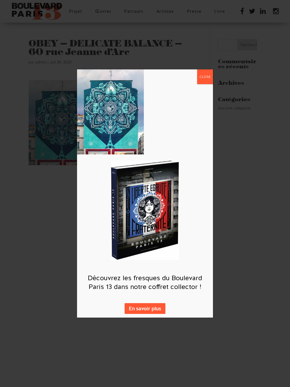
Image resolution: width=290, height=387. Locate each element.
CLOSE (205, 77)
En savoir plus (145, 308)
